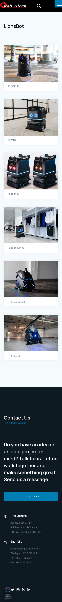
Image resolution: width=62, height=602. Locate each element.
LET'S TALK (31, 497)
